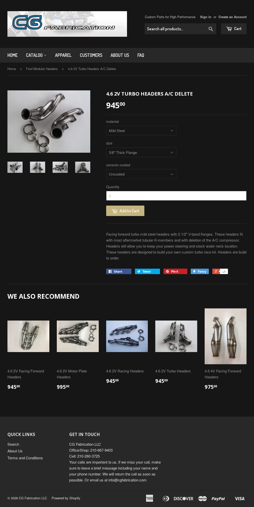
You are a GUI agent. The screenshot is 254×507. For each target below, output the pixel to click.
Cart (237, 28)
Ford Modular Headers (42, 68)
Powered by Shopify (66, 498)
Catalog (35, 55)
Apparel (63, 55)
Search (13, 444)
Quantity (112, 186)
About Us (120, 55)
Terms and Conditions (25, 457)
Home (12, 55)
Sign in (205, 17)
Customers (91, 55)
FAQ (140, 55)
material (112, 121)
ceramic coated (118, 164)
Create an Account (233, 17)
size (109, 143)
